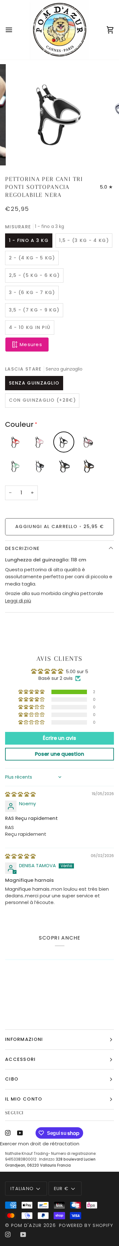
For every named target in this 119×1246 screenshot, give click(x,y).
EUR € (61, 1188)
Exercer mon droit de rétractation (39, 1143)
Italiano (22, 1188)
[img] (20, 794)
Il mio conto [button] (24, 1099)
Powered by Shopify (86, 1225)
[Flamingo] (39, 466)
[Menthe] (15, 466)
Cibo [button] (11, 1079)
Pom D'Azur (26, 1225)
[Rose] (39, 442)
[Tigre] (87, 466)
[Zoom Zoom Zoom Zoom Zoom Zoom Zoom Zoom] (59, 114)
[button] (31, 692)
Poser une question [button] (59, 754)
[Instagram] (8, 1133)
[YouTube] (20, 1133)
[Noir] (63, 442)
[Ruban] (87, 442)
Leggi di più (18, 600)
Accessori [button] (20, 1059)
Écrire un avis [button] (59, 738)
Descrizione (22, 548)
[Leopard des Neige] (63, 466)
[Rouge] (15, 442)
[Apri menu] (14, 30)
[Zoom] (20, 153)
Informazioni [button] (24, 1039)
